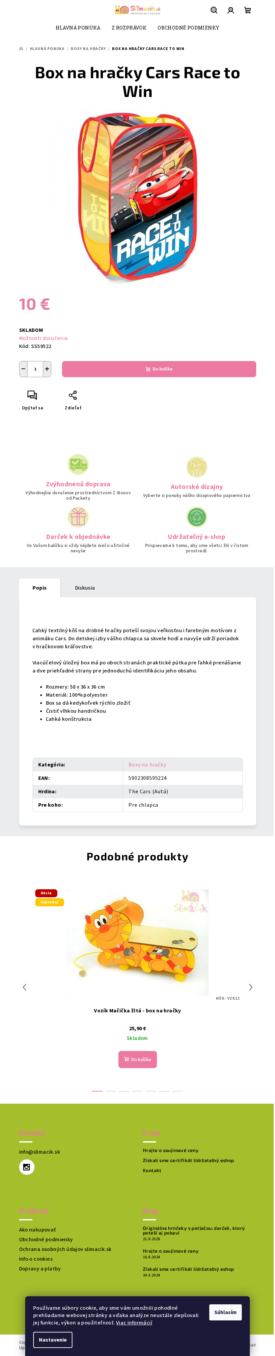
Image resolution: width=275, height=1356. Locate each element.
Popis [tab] (40, 588)
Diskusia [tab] (85, 588)
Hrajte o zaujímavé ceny (171, 1150)
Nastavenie (53, 1340)
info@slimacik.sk (39, 1152)
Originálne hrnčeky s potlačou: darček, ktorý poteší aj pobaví (194, 1230)
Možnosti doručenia (43, 338)
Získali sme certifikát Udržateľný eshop (188, 1160)
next (250, 987)
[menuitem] (78, 28)
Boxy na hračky (147, 764)
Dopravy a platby (40, 1268)
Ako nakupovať (37, 1230)
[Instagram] (27, 1167)
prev (24, 987)
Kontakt (152, 1170)
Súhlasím (225, 1312)
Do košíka (163, 369)
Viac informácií (134, 1322)
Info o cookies (36, 1259)
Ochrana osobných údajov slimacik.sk (65, 1249)
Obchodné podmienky (46, 1239)
